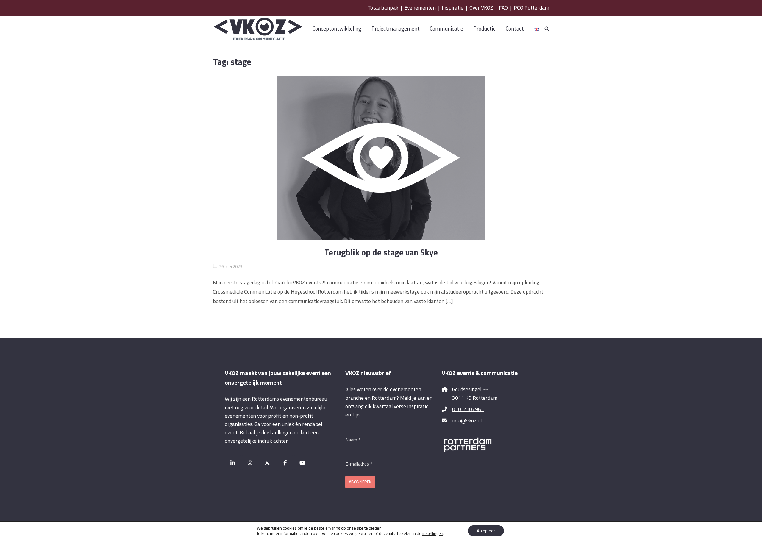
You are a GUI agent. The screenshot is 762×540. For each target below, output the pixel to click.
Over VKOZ (481, 8)
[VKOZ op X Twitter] (267, 463)
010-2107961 (468, 409)
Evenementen (420, 8)
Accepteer (486, 530)
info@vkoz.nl (467, 420)
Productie (484, 28)
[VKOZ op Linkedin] (233, 463)
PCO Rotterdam (531, 8)
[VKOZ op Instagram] (250, 463)
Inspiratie (452, 8)
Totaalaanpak (383, 8)
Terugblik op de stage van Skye (381, 252)
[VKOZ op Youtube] (302, 463)
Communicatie (446, 28)
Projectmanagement (395, 28)
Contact (515, 28)
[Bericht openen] (381, 158)
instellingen (432, 533)
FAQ (503, 8)
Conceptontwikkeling (337, 28)
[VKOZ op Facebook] (285, 463)
